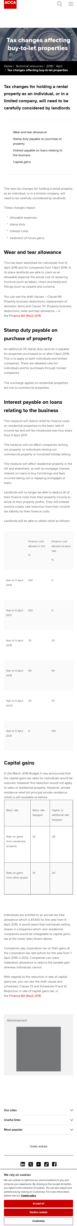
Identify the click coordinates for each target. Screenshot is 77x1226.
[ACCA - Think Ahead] (10, 8)
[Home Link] (38, 1146)
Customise (38, 1221)
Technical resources (29, 66)
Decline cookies (39, 1212)
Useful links (12, 1120)
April (59, 66)
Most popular (13, 1130)
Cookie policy (28, 1195)
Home (8, 66)
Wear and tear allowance (30, 132)
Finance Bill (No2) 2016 (25, 316)
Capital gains (22, 162)
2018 (49, 66)
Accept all (38, 1203)
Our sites (10, 1110)
